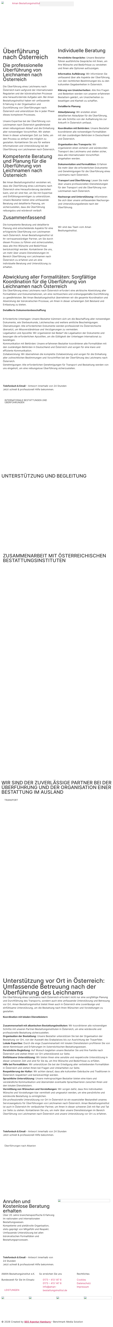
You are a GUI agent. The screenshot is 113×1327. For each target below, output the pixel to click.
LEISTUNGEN (11, 1289)
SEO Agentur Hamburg (37, 1321)
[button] (56, 3)
